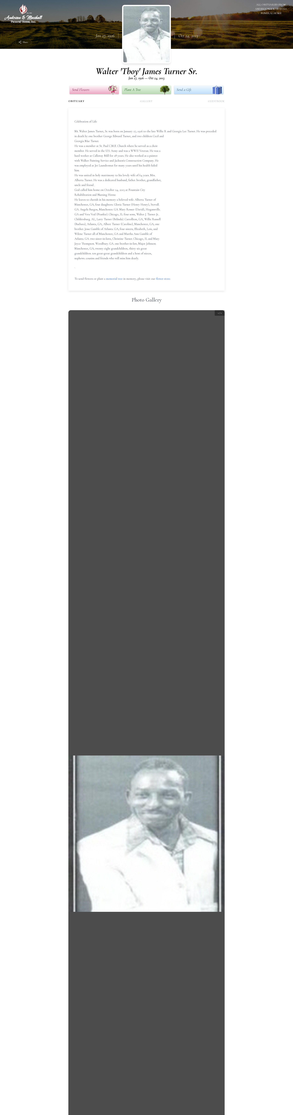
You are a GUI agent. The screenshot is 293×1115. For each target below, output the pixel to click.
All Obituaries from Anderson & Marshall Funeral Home (271, 9)
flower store (163, 279)
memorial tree (114, 279)
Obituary (76, 101)
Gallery (146, 101)
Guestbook (216, 101)
